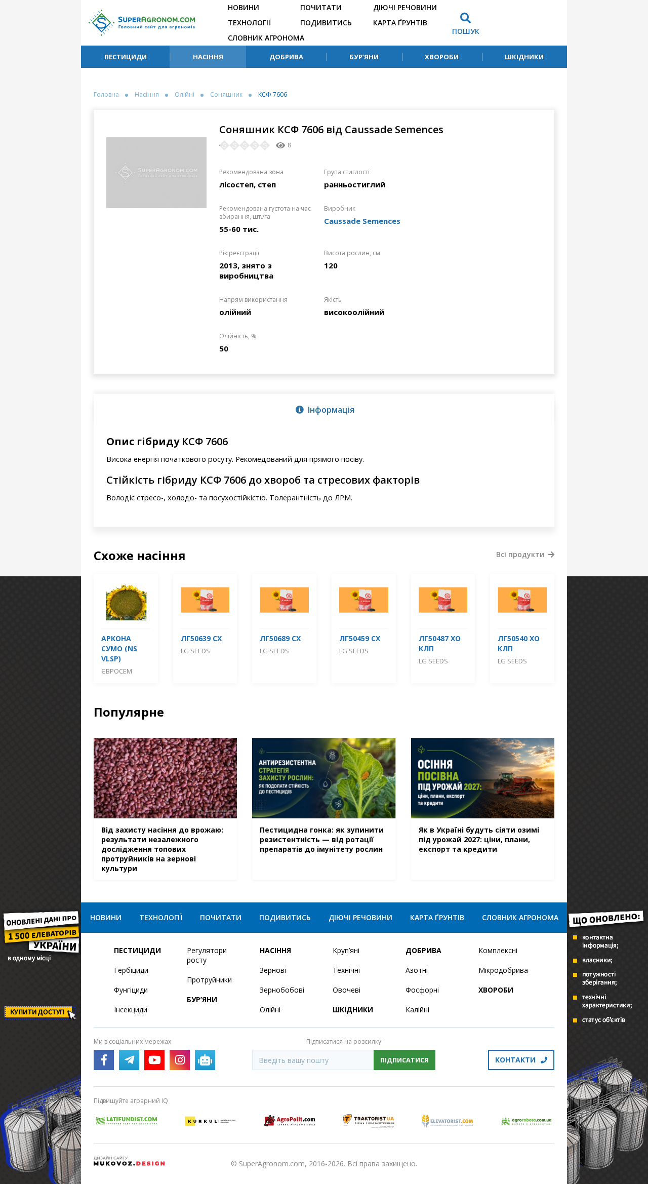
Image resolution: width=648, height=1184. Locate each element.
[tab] (324, 409)
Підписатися (404, 1059)
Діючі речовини (405, 7)
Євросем (116, 671)
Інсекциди (130, 1009)
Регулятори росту (207, 955)
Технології (249, 22)
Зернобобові (282, 990)
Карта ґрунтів (400, 22)
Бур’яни (364, 56)
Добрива (286, 56)
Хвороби (442, 56)
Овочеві (346, 990)
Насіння (208, 56)
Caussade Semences (362, 221)
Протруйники (209, 979)
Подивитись (326, 22)
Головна (106, 95)
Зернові (273, 970)
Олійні (184, 95)
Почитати (321, 7)
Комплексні (497, 950)
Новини (243, 7)
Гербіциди (131, 970)
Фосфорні (422, 990)
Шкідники (524, 56)
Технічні (346, 970)
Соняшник (226, 95)
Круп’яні (346, 950)
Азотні (417, 970)
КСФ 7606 (272, 95)
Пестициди (125, 56)
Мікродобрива (503, 970)
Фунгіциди (131, 990)
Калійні (417, 1009)
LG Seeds (195, 650)
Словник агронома (266, 38)
